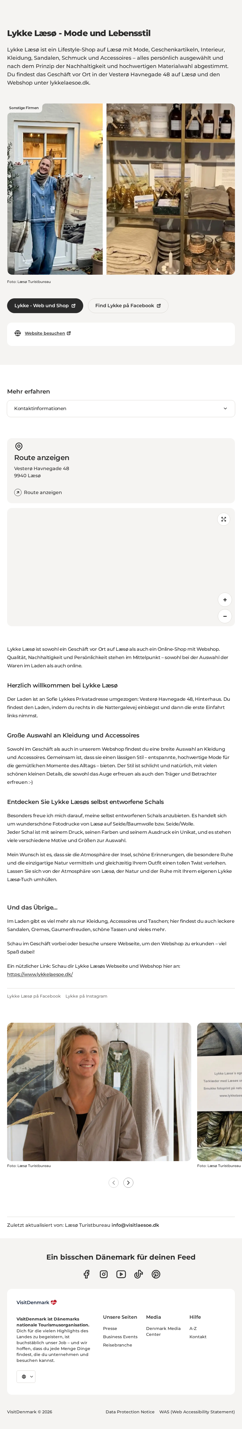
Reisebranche (117, 1345)
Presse (110, 1328)
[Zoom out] (225, 616)
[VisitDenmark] (37, 1302)
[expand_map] (223, 519)
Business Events (120, 1336)
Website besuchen (45, 333)
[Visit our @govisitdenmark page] (138, 1274)
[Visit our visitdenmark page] (121, 1274)
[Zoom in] (225, 600)
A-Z (193, 1328)
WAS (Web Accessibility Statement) (197, 1412)
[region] (121, 567)
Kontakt (198, 1336)
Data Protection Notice (130, 1412)
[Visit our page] (104, 1274)
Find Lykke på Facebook (124, 305)
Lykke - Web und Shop (41, 305)
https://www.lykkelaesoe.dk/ (40, 974)
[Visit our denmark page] (86, 1274)
